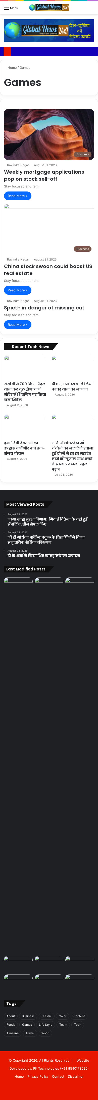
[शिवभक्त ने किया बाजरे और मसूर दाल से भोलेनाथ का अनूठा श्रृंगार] (49, 982)
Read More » (18, 196)
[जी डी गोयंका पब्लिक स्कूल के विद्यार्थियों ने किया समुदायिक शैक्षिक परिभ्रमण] (49, 585)
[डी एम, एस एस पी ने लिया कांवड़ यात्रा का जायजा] (73, 367)
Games (27, 1024)
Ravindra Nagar (18, 165)
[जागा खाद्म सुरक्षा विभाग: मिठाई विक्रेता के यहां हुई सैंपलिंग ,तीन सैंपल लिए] (18, 765)
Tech (77, 1024)
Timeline (13, 1033)
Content (79, 1016)
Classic (46, 1016)
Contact (58, 1076)
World (45, 1033)
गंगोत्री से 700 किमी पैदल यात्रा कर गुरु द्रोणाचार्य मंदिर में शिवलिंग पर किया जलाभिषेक (25, 391)
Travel (30, 1033)
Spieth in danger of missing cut (44, 307)
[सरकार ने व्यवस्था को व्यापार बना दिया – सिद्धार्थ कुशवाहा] (18, 964)
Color (62, 1016)
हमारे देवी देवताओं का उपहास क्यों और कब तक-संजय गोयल (24, 448)
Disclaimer (76, 1076)
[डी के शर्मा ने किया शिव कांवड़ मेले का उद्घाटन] (79, 585)
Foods (11, 1024)
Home (12, 68)
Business (28, 1016)
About (11, 1016)
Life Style (45, 1024)
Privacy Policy (37, 1076)
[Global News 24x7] (49, 7)
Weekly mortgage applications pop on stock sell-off (44, 175)
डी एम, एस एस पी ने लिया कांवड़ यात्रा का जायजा (72, 386)
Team (63, 1024)
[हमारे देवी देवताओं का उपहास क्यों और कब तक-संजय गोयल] (25, 426)
